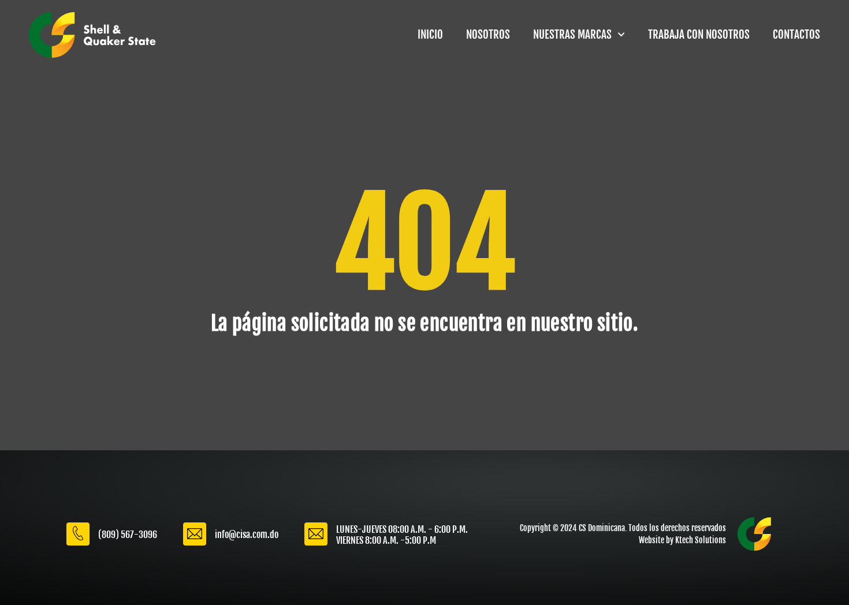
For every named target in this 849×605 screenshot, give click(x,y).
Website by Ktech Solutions (682, 540)
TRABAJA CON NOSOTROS (699, 35)
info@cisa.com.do (246, 534)
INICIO (430, 35)
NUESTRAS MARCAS (572, 35)
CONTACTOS (796, 35)
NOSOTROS (488, 35)
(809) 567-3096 (127, 534)
